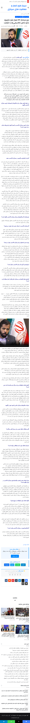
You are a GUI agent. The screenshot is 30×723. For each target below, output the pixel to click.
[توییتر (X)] (23, 580)
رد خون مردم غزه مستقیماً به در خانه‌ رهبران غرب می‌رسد (7, 617)
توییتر (12, 564)
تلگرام (23, 564)
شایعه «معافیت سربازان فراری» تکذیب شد (19, 659)
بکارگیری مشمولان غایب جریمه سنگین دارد (19, 663)
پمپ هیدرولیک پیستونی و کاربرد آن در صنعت (19, 652)
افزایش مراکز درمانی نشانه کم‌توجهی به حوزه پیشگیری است (23, 636)
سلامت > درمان (19, 16)
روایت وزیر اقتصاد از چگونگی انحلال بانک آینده (18, 648)
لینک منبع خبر (26, 544)
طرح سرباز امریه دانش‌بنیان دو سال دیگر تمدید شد (17, 681)
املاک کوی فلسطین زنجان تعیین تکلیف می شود (18, 656)
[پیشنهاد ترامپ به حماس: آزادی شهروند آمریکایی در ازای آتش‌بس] (22, 612)
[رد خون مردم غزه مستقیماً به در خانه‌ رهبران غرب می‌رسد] (7, 611)
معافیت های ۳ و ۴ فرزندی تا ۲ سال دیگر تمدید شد (18, 667)
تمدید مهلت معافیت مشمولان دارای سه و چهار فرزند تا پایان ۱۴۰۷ (14, 654)
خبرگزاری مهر (26, 57)
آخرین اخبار (23, 13)
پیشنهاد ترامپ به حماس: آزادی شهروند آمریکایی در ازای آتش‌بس (22, 619)
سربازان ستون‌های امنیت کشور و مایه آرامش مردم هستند (16, 676)
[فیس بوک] (26, 580)
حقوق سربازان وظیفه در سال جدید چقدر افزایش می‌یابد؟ (16, 673)
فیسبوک (6, 564)
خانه (27, 13)
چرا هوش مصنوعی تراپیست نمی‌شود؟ (20, 650)
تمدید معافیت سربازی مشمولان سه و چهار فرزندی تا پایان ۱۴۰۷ (15, 665)
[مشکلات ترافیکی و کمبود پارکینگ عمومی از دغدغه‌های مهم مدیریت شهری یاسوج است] (7, 628)
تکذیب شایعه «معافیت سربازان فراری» (20, 661)
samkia (25, 26)
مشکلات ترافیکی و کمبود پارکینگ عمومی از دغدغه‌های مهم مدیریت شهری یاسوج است (7, 634)
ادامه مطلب (15, 556)
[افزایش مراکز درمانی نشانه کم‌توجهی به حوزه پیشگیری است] (22, 629)
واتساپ (17, 564)
